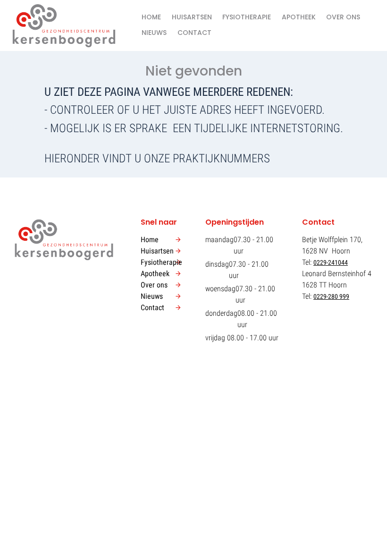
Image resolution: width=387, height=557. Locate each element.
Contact (194, 32)
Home (151, 17)
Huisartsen (192, 17)
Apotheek (299, 17)
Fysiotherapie (246, 17)
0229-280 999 (331, 296)
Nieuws (154, 32)
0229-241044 (330, 262)
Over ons (343, 17)
